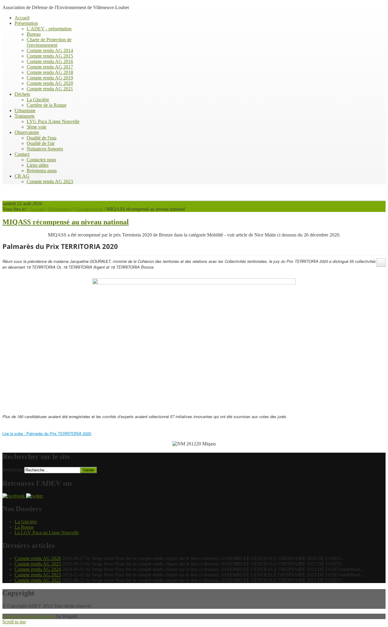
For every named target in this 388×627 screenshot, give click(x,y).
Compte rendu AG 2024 (38, 569)
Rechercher (13, 469)
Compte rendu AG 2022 (38, 580)
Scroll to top (14, 621)
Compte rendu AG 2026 (38, 558)
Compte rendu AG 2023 (38, 574)
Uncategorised (89, 209)
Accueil (37, 209)
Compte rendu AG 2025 (38, 563)
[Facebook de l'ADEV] (13, 495)
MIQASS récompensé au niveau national (65, 222)
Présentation (60, 209)
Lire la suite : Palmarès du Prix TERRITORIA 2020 (46, 433)
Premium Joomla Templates (28, 616)
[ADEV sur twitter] (34, 495)
